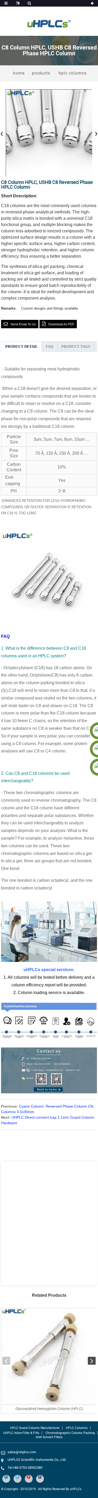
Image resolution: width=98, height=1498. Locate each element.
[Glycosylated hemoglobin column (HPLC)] (49, 1356)
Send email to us (23, 324)
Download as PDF (61, 324)
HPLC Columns (73, 73)
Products (41, 73)
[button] (6, 1361)
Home (19, 73)
